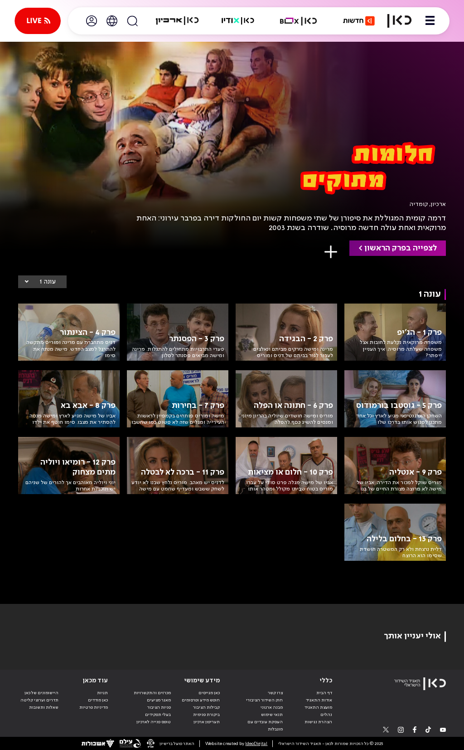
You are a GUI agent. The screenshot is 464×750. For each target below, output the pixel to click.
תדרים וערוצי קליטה (39, 700)
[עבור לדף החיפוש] (132, 21)
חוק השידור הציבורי (264, 700)
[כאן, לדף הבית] (399, 21)
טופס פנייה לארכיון (153, 722)
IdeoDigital (256, 743)
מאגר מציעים (159, 700)
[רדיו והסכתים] (237, 21)
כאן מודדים (98, 700)
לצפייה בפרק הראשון (400, 248)
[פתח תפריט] (430, 20)
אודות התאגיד (319, 700)
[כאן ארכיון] (177, 21)
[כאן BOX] (299, 21)
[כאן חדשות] (359, 21)
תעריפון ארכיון (206, 721)
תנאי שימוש (272, 714)
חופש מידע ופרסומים (201, 700)
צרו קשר (275, 693)
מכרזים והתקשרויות (152, 693)
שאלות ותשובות (43, 707)
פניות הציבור (159, 707)
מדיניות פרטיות (93, 707)
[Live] (37, 20)
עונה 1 (47, 282)
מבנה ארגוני (272, 707)
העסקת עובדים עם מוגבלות (265, 725)
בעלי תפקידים (158, 714)
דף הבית (324, 693)
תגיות (102, 693)
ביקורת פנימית (206, 714)
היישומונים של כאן (41, 693)
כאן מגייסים (209, 693)
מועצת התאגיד (318, 707)
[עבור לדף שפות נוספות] (112, 21)
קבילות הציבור (206, 707)
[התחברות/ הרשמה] (91, 21)
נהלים (326, 714)
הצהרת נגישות (318, 722)
